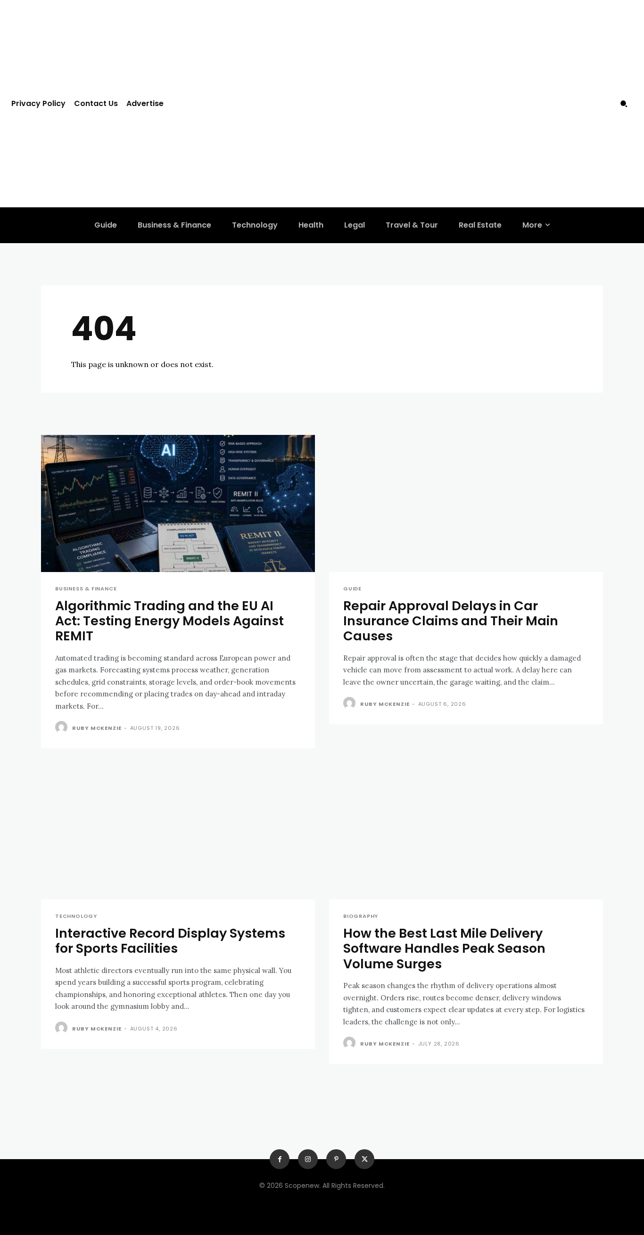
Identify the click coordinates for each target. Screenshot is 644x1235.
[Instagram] (308, 1159)
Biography (360, 916)
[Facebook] (279, 1159)
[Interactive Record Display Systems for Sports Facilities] (178, 831)
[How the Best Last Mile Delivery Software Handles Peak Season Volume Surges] (466, 831)
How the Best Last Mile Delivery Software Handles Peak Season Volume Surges (444, 948)
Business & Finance (85, 588)
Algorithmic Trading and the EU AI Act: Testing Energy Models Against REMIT (169, 621)
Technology (76, 916)
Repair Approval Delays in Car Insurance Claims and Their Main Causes (450, 621)
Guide (352, 588)
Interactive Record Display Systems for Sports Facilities (170, 940)
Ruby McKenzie (97, 728)
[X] (364, 1159)
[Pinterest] (336, 1159)
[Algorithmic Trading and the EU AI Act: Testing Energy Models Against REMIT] (178, 503)
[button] (624, 104)
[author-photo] (62, 727)
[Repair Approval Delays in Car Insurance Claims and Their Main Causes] (466, 503)
